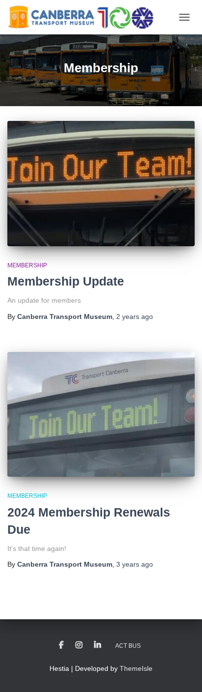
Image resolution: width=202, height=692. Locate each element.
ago (134, 316)
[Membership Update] (101, 183)
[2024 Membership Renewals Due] (101, 414)
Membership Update (65, 281)
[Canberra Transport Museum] (84, 17)
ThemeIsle (136, 668)
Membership (27, 265)
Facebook (61, 645)
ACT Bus (128, 645)
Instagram (79, 645)
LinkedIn (97, 645)
